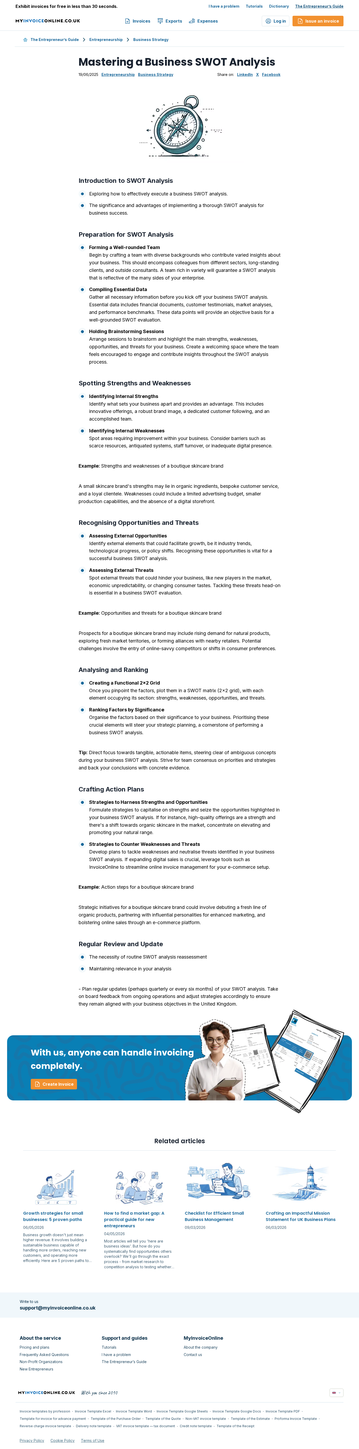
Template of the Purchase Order (116, 1419)
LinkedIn (245, 74)
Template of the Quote (163, 1419)
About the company (201, 1347)
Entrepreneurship (106, 39)
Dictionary (279, 6)
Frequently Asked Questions (44, 1354)
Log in (280, 21)
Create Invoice (58, 1084)
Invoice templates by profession (45, 1411)
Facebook (271, 74)
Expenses (207, 21)
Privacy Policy (32, 1440)
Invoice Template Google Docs (237, 1411)
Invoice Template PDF (283, 1411)
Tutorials (254, 6)
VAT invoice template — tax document (145, 1426)
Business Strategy (150, 39)
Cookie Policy (62, 1440)
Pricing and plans (34, 1347)
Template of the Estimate (250, 1419)
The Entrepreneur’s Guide (319, 6)
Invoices (141, 21)
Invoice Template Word (134, 1411)
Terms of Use (92, 1440)
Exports (174, 21)
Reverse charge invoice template (45, 1426)
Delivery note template (93, 1426)
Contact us (193, 1354)
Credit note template (196, 1426)
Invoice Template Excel (93, 1411)
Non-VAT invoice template (206, 1419)
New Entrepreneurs (36, 1369)
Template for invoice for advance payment (53, 1419)
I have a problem (224, 6)
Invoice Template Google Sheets (182, 1411)
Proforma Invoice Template (296, 1419)
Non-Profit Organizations (41, 1361)
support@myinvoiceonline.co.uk (57, 1308)
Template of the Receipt (235, 1426)
